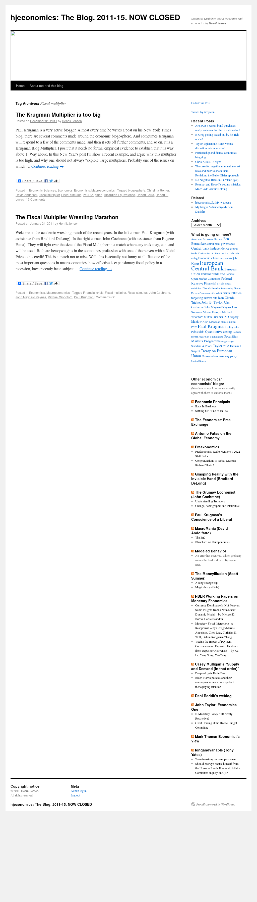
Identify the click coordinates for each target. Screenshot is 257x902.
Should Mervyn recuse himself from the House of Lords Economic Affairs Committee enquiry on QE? (217, 768)
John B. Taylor (212, 302)
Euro (195, 263)
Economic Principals (212, 401)
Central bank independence (210, 248)
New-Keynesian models (215, 321)
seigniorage (227, 341)
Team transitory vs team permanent (215, 759)
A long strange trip (206, 583)
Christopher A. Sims (209, 253)
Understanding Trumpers (210, 501)
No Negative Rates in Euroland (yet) (216, 180)
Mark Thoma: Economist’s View (215, 738)
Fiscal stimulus (71, 195)
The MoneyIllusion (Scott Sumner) (214, 576)
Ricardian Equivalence (119, 195)
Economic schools (208, 258)
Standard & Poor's (201, 346)
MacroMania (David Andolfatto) (209, 530)
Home (20, 85)
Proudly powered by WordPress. (215, 804)
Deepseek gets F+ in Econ (210, 673)
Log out (75, 795)
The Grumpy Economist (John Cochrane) (213, 494)
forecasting (227, 288)
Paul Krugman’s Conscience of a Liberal (211, 517)
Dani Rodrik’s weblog (213, 695)
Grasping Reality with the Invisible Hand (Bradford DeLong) (214, 478)
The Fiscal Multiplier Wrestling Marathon (67, 217)
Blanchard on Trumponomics (212, 542)
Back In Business (205, 406)
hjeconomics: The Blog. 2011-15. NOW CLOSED (95, 17)
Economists (82, 190)
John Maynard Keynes (31, 297)
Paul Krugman (92, 195)
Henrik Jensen (72, 121)
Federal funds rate (213, 273)
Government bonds (210, 293)
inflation (225, 293)
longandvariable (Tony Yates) (212, 752)
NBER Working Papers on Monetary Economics (214, 598)
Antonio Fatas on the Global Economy (211, 435)
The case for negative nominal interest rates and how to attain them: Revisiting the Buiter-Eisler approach (217, 170)
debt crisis (227, 253)
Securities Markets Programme (214, 338)
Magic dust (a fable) (207, 587)
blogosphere (136, 190)
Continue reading (47, 166)
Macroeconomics (103, 190)
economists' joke (229, 258)
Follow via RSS (200, 103)
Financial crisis (93, 292)
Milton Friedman (214, 317)
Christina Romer (158, 190)
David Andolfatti (26, 195)
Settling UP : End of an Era (211, 411)
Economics (65, 190)
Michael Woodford (60, 297)
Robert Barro (145, 195)
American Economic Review (207, 239)
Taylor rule (221, 345)
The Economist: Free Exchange (211, 422)
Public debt (197, 332)
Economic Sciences (42, 190)
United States (198, 361)
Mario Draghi (212, 312)
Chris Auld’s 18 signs (208, 162)
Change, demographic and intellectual (217, 506)
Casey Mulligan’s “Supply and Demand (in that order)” (215, 666)
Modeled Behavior (210, 550)
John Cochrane (159, 292)
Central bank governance (220, 244)
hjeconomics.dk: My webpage (213, 202)
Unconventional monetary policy (219, 356)
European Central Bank (207, 265)
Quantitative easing (218, 331)
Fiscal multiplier (49, 195)
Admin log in (79, 791)
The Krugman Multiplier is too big (58, 114)
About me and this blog (46, 85)
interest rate (210, 298)
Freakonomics (207, 446)
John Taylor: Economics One (214, 707)
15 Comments (35, 199)
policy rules (233, 327)
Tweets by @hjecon (203, 112)
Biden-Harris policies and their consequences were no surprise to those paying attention (215, 682)
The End (200, 537)
